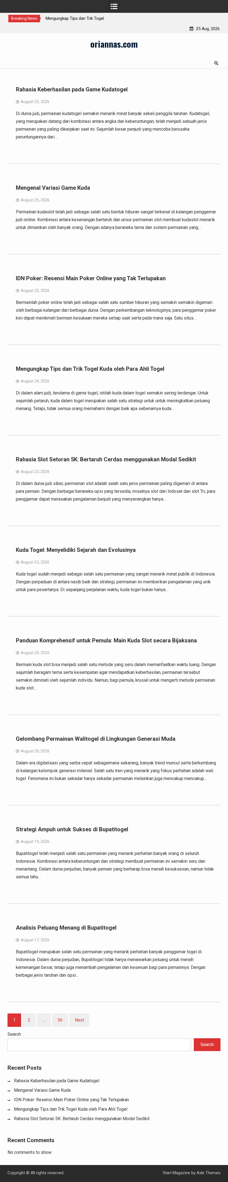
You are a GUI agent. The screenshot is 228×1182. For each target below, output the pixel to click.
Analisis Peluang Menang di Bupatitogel (66, 927)
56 (60, 1020)
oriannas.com (114, 43)
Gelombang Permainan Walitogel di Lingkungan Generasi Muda (95, 738)
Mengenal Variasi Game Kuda (53, 187)
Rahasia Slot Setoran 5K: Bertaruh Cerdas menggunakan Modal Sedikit (106, 459)
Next (79, 1020)
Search (14, 1034)
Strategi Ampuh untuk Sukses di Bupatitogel (72, 829)
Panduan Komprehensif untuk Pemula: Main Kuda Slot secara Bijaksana (106, 640)
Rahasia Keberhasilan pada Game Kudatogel (72, 89)
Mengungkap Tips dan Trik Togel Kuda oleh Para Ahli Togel (90, 368)
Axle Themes (208, 1172)
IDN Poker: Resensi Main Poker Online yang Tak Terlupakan (91, 278)
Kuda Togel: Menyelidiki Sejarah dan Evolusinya (76, 550)
